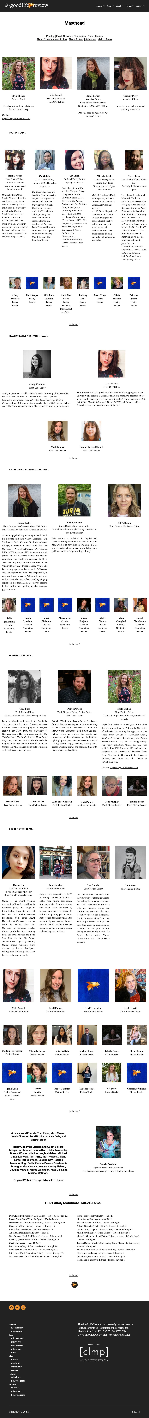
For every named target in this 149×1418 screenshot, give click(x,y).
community (16, 1366)
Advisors (90, 39)
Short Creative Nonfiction (52, 39)
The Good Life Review (23, 1412)
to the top (73, 324)
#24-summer (17, 1327)
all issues (15, 1387)
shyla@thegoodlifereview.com (16, 118)
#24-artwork (16, 1331)
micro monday (17, 1338)
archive (139, 5)
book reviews (17, 1345)
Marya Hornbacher (20, 1150)
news (13, 1352)
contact (14, 1370)
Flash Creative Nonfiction (71, 36)
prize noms (16, 1349)
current (99, 5)
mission (14, 1359)
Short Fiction (95, 36)
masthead (15, 1363)
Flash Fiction (76, 39)
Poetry (50, 36)
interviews (16, 1341)
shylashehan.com (109, 761)
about (118, 5)
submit (128, 5)
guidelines (15, 1377)
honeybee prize (18, 1380)
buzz (109, 5)
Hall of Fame (105, 39)
